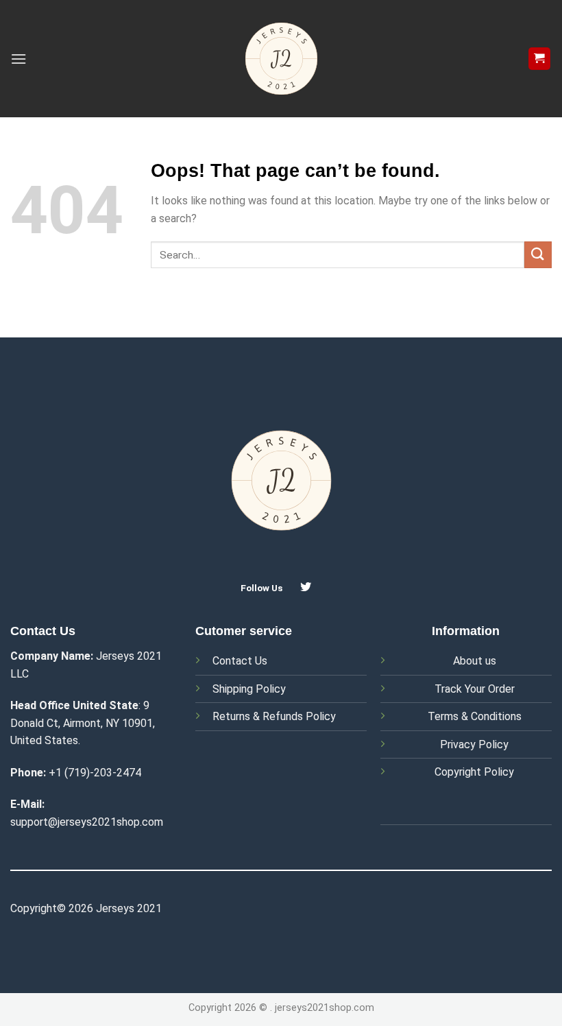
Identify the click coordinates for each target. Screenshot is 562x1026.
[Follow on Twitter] (306, 587)
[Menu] (18, 58)
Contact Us (239, 660)
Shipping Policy (249, 688)
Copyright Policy (474, 771)
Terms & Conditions (475, 716)
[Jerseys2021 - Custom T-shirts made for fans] (281, 58)
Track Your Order (475, 688)
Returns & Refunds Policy (274, 716)
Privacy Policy (474, 744)
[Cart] (539, 58)
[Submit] (538, 254)
